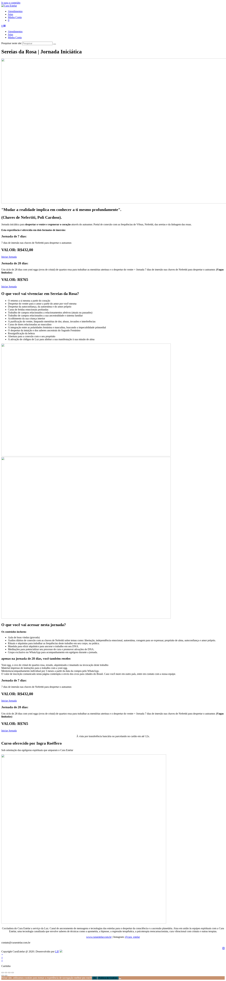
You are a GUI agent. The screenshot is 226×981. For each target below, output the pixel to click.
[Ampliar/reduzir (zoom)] (2, 972)
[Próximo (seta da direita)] (6, 975)
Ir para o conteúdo (10, 2)
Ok (94, 978)
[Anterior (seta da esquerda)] (2, 975)
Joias (10, 34)
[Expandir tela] (6, 972)
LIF (57, 951)
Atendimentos (15, 31)
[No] (120, 978)
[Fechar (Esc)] (12, 972)
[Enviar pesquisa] (54, 44)
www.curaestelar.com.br (99, 937)
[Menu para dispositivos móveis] (4, 25)
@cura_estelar (132, 937)
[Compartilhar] (9, 972)
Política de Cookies (108, 978)
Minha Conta (15, 37)
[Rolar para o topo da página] (2, 954)
